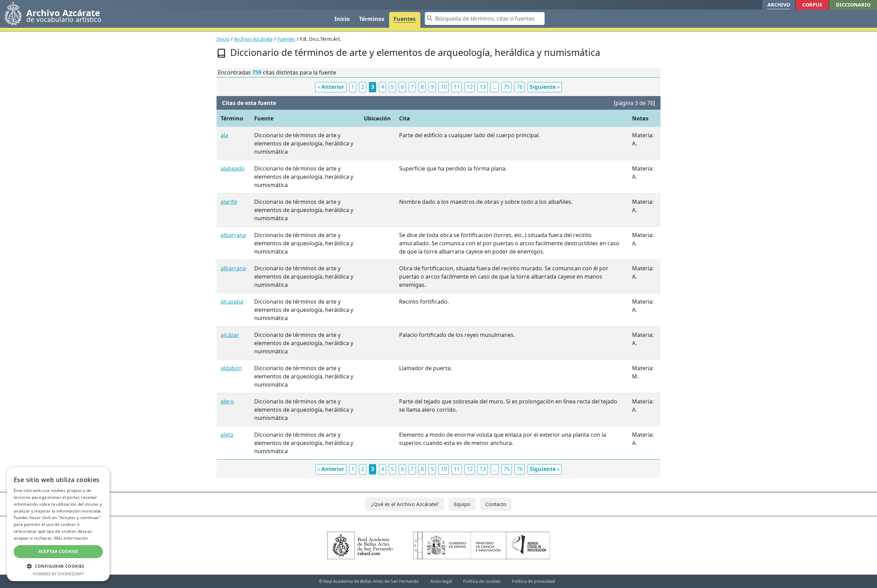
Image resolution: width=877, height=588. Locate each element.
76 (520, 87)
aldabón (231, 368)
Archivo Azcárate (253, 39)
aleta (227, 434)
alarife (229, 201)
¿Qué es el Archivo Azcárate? (405, 504)
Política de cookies (482, 581)
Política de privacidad (533, 581)
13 (483, 87)
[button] (58, 566)
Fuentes (405, 19)
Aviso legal (441, 581)
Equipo (462, 504)
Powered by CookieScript (58, 573)
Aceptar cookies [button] (58, 551)
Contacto (495, 504)
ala (224, 135)
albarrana (233, 235)
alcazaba (232, 301)
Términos (371, 19)
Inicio (342, 19)
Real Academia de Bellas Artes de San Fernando (371, 581)
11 (457, 87)
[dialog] (58, 524)
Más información (71, 538)
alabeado (233, 168)
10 (444, 87)
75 (507, 87)
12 (470, 87)
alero (227, 401)
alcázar (230, 335)
